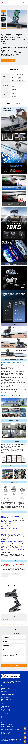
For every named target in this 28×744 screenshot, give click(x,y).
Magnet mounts (5, 689)
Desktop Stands (5, 697)
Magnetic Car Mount (15, 573)
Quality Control (5, 707)
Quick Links (5, 714)
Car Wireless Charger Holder (8, 694)
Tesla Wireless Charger (6, 573)
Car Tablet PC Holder (6, 696)
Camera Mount (5, 693)
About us (4, 704)
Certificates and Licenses (7, 711)
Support (3, 718)
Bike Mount (4, 691)
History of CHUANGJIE (6, 709)
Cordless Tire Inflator (6, 700)
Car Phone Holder (5, 688)
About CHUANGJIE (5, 706)
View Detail (5, 619)
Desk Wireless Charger (6, 699)
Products (4, 686)
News (2, 716)
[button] (3, 10)
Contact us (4, 395)
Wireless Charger (5, 576)
